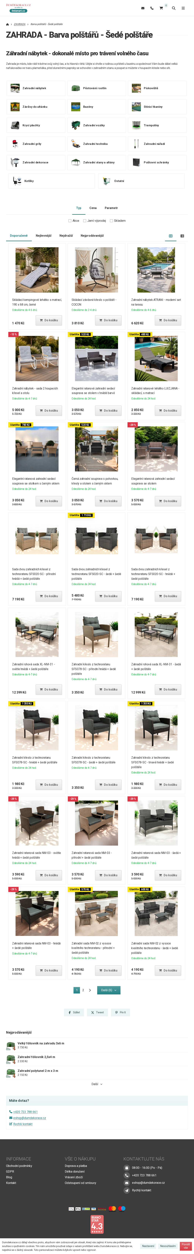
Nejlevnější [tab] (43, 235)
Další (95, 1084)
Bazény (88, 106)
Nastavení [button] (148, 1246)
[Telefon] (151, 8)
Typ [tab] (78, 208)
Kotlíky (29, 181)
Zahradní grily (32, 143)
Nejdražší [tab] (66, 235)
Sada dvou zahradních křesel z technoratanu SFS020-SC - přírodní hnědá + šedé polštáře (34, 574)
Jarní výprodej (96, 220)
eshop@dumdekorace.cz (29, 1118)
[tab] (171, 235)
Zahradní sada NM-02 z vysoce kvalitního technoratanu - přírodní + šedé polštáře (93, 948)
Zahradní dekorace (35, 162)
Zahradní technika (95, 143)
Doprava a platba (76, 1166)
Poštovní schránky (156, 162)
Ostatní (119, 181)
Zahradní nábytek (34, 88)
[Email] (142, 8)
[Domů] (19, 8)
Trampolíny (151, 125)
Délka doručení (74, 1171)
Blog (9, 1177)
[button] (49, 320)
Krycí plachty (31, 125)
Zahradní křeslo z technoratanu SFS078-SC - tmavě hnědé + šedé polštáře (152, 762)
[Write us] (127, 1190)
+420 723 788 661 (25, 1112)
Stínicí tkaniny (153, 106)
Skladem (120, 220)
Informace (18, 1159)
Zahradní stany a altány (98, 162)
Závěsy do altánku (35, 106)
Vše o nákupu (80, 1159)
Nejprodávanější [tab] (92, 235)
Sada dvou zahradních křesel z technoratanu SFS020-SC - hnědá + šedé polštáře (153, 574)
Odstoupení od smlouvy (80, 1183)
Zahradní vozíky (94, 125)
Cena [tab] (93, 208)
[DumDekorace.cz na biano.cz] (97, 1224)
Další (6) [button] (106, 990)
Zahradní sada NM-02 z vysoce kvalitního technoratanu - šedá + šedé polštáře (154, 948)
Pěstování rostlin (94, 88)
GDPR (10, 1171)
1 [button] (78, 990)
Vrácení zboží (74, 1177)
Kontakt (11, 1183)
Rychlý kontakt (22, 1124)
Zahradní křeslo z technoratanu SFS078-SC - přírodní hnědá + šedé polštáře (94, 669)
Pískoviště (151, 88)
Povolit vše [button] (186, 1246)
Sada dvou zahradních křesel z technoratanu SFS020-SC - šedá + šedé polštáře (96, 574)
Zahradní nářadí (154, 143)
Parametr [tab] (111, 208)
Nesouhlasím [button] (168, 1246)
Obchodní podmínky (19, 1166)
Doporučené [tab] (19, 235)
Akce (76, 220)
